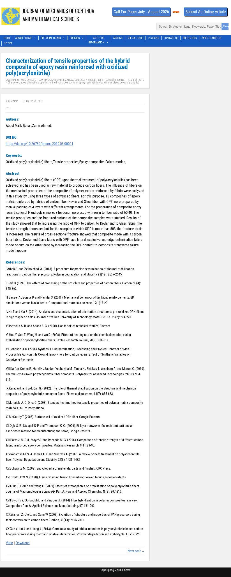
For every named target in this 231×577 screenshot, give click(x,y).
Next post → (136, 551)
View (9, 543)
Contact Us (171, 38)
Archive (118, 38)
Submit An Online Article (205, 11)
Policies (75, 38)
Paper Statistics (211, 38)
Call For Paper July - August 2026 (141, 11)
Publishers (190, 38)
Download (23, 543)
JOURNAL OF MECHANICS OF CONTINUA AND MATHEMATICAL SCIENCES (45, 79)
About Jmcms (23, 38)
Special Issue (135, 38)
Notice (8, 43)
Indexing (153, 38)
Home (7, 38)
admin (14, 101)
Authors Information (96, 38)
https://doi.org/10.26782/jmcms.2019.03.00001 (39, 144)
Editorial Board (51, 38)
